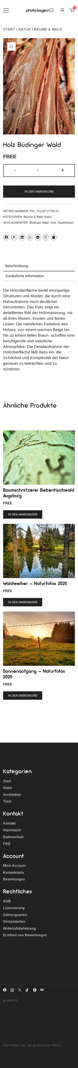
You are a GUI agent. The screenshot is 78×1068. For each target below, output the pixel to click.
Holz (53, 222)
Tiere (7, 801)
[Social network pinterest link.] (34, 990)
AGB (7, 901)
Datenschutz (13, 837)
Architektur (12, 794)
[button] (15, 50)
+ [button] (62, 170)
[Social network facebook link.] (4, 990)
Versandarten (14, 921)
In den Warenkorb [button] (22, 514)
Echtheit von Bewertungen (25, 935)
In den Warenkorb (39, 191)
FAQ (6, 843)
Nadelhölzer (66, 222)
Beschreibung (16, 266)
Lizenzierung (14, 908)
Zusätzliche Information (24, 276)
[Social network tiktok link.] (27, 990)
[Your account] (62, 10)
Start (9, 29)
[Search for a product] (51, 10)
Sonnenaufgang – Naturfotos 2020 (34, 674)
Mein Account (14, 865)
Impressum (12, 830)
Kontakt (9, 823)
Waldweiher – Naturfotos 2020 (35, 583)
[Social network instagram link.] (12, 990)
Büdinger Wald (39, 222)
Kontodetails (13, 872)
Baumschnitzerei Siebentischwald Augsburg (38, 493)
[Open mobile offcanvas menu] (6, 10)
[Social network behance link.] (42, 990)
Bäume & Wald (48, 29)
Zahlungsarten (15, 915)
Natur (24, 29)
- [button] (15, 170)
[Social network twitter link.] (19, 990)
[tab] (39, 266)
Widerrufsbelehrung (19, 928)
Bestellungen (14, 879)
